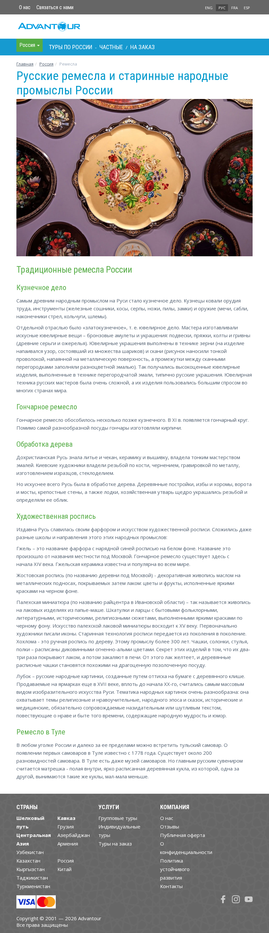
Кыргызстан (30, 869)
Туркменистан (33, 886)
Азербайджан (73, 835)
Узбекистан (30, 852)
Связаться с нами (54, 7)
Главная (24, 64)
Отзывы (169, 826)
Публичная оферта (182, 835)
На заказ (142, 47)
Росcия (46, 64)
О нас (25, 7)
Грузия (65, 826)
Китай (64, 869)
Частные (111, 47)
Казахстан (28, 860)
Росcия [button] (27, 45)
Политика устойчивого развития (175, 869)
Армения (67, 843)
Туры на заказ (115, 843)
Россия (65, 860)
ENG (209, 7)
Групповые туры (117, 818)
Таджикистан (32, 877)
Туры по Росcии (70, 47)
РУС (221, 7)
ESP (247, 7)
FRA (234, 7)
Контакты (171, 886)
